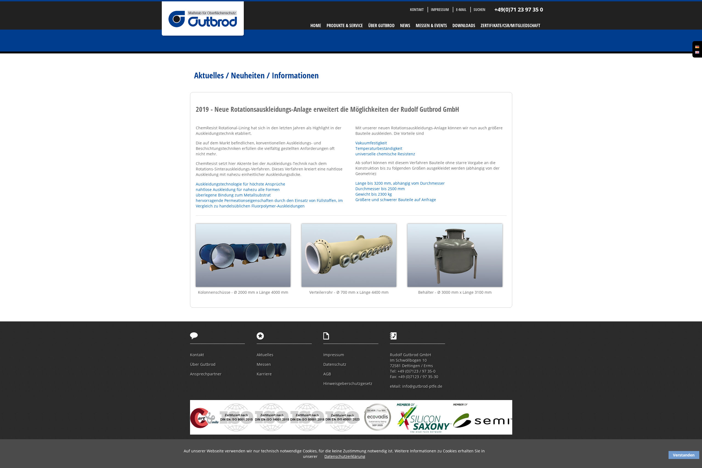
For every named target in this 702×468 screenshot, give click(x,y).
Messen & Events (431, 25)
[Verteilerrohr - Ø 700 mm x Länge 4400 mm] (349, 256)
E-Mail (461, 9)
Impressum (440, 9)
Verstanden (684, 455)
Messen (264, 364)
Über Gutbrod (381, 25)
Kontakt (417, 9)
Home (315, 25)
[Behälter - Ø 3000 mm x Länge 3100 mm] (454, 256)
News (405, 25)
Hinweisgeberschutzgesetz (347, 383)
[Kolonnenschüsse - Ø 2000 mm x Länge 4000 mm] (243, 256)
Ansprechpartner (206, 373)
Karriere (264, 373)
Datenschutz (334, 364)
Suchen (479, 9)
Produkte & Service (345, 25)
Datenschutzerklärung (344, 456)
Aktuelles (265, 354)
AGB (327, 373)
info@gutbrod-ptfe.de (422, 386)
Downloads (463, 25)
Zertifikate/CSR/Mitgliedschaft (510, 25)
